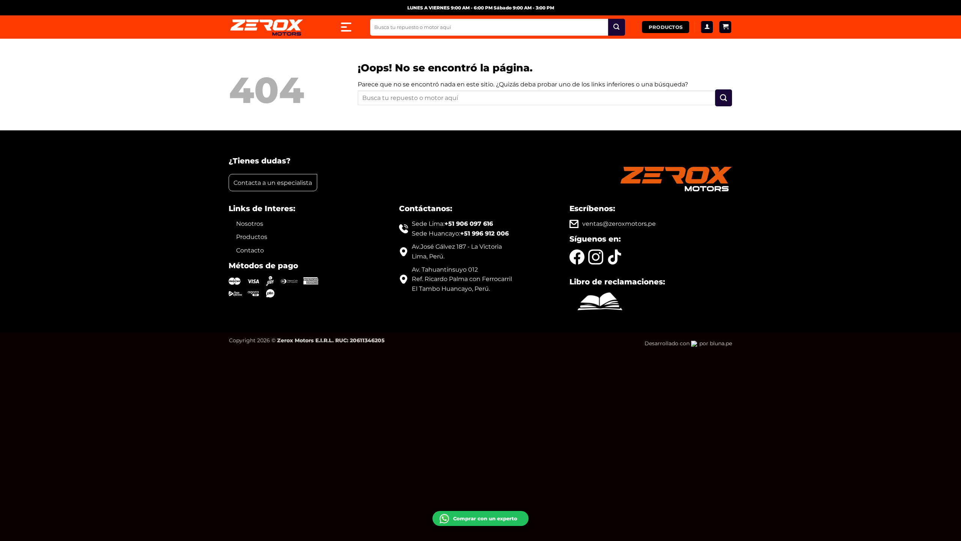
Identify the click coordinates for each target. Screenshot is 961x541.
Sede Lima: (452, 223)
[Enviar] (616, 27)
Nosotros (249, 223)
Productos (251, 236)
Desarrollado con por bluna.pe (688, 343)
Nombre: (449, 457)
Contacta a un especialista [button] (272, 182)
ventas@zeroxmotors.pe (619, 223)
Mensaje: (449, 480)
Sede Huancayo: (460, 233)
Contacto (250, 250)
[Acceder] (707, 27)
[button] (725, 27)
